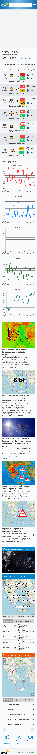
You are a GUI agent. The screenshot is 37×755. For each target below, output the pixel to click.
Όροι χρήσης (31, 752)
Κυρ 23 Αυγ (18, 621)
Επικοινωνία (21, 752)
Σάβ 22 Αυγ (8, 621)
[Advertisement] (18, 28)
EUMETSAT (31, 549)
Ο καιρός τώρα (19, 742)
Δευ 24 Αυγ (29, 621)
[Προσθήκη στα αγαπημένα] (19, 51)
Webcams (30, 741)
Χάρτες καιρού (7, 742)
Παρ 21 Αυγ (8, 700)
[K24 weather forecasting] (4, 4)
